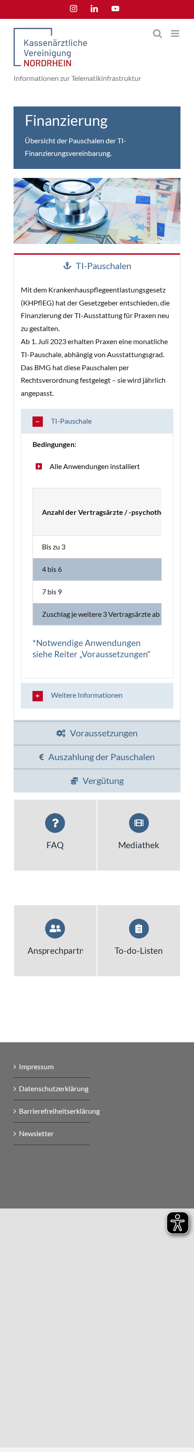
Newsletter (36, 1133)
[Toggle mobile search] (157, 33)
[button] (97, 421)
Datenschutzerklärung (52, 1088)
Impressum (36, 1066)
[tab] (97, 265)
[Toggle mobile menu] (175, 33)
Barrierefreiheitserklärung (52, 1111)
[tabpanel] (97, 498)
